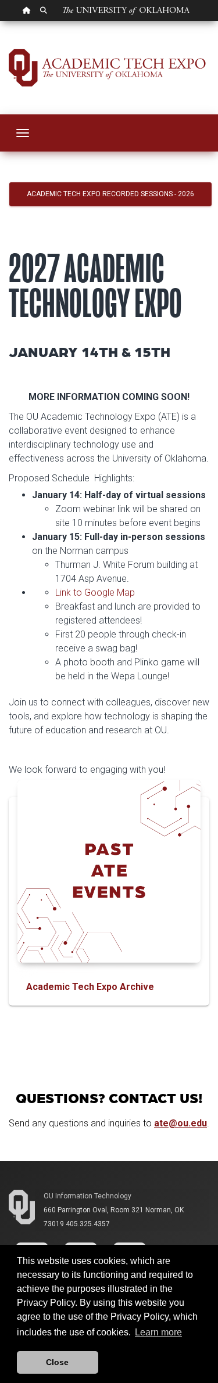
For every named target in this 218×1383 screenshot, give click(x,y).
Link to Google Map (95, 592)
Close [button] (57, 1362)
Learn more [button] (158, 1332)
